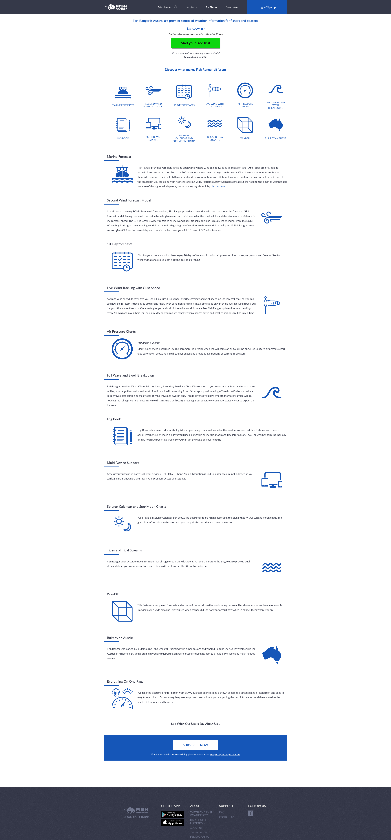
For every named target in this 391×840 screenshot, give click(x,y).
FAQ (221, 812)
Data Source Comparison (198, 821)
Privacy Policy (199, 837)
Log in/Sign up (267, 7)
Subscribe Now (195, 745)
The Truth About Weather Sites (201, 814)
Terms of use (198, 832)
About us (196, 827)
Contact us (226, 817)
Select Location (165, 7)
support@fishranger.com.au (225, 754)
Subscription (232, 7)
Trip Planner (211, 7)
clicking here (218, 186)
